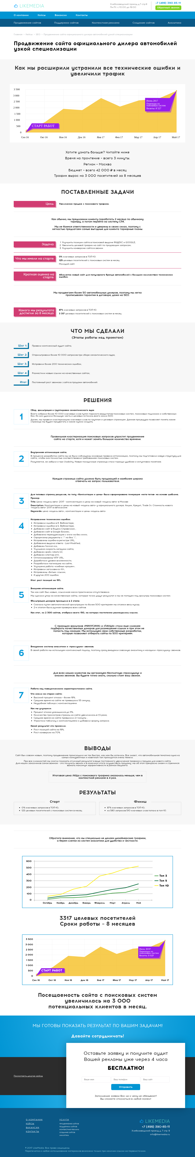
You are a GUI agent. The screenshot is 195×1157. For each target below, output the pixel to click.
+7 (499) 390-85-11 (168, 3)
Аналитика (174, 22)
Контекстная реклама (105, 22)
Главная (18, 34)
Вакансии (61, 15)
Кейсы (42, 15)
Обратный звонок (168, 7)
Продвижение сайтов (27, 22)
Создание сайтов (144, 22)
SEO (38, 34)
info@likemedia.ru (160, 1134)
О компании (21, 15)
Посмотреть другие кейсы (28, 1076)
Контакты (82, 15)
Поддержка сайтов (66, 22)
